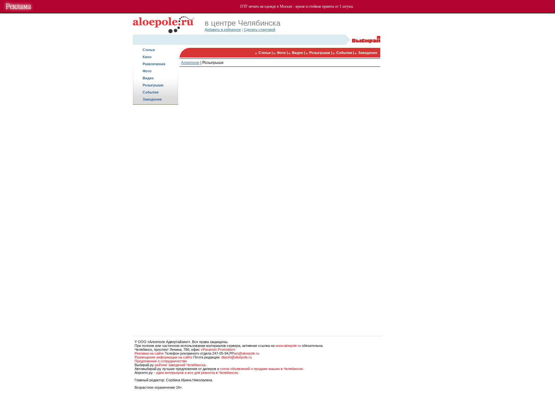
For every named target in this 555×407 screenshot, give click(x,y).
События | (345, 53)
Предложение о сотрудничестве (161, 361)
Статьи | (266, 53)
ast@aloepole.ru (246, 353)
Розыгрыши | (321, 53)
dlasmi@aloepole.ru (236, 357)
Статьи (149, 50)
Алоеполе (190, 62)
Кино (147, 57)
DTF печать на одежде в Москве (266, 6)
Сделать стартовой (259, 29)
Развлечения (154, 64)
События (150, 92)
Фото (147, 71)
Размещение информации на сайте (163, 357)
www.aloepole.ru (288, 346)
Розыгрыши (153, 85)
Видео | (299, 53)
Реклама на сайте (149, 353)
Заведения (152, 99)
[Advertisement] (155, 207)
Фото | (283, 53)
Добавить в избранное (223, 29)
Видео (148, 78)
